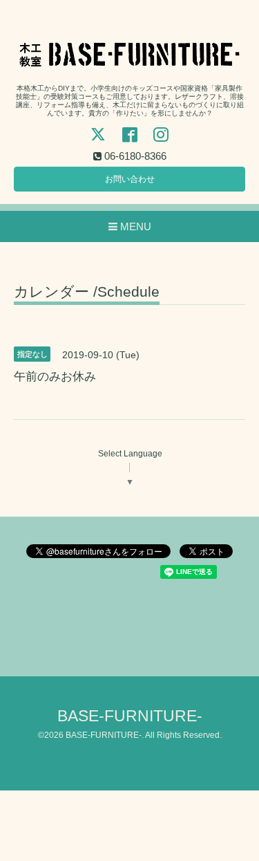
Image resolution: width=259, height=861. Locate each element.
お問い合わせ (130, 179)
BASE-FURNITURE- (129, 716)
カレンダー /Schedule (87, 291)
